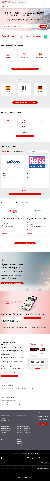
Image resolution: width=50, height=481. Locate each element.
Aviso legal (3, 474)
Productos (19, 441)
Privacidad (21, 474)
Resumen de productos (5, 434)
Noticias (19, 439)
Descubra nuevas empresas (23, 417)
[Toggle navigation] (48, 7)
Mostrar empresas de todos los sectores (25, 68)
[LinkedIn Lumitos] (48, 474)
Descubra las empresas (22, 415)
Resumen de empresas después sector (8, 400)
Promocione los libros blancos (23, 432)
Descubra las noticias (5, 415)
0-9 (2, 388)
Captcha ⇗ (18, 322)
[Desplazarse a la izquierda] (27, 151)
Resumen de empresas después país (8, 405)
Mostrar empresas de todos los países (25, 102)
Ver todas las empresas (25, 136)
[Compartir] (42, 6)
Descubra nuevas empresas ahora (12, 283)
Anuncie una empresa (21, 419)
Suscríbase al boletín (32, 318)
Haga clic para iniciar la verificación (13, 321)
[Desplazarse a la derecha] (29, 151)
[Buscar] (39, 6)
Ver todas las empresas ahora (25, 243)
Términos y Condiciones (12, 474)
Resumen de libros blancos (23, 434)
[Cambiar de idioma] (45, 6)
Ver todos (3, 329)
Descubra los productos (5, 426)
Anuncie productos (4, 432)
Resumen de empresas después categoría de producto (12, 402)
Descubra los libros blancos (23, 426)
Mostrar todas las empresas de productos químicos (25, 193)
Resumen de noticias (5, 420)
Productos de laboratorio (6, 428)
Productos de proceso (5, 430)
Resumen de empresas (22, 421)
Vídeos (2, 441)
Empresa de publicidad (9, 376)
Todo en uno (19, 445)
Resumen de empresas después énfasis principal (11, 404)
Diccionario (3, 439)
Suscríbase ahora (43, 424)
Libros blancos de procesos (23, 430)
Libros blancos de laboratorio (23, 428)
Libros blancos (20, 443)
